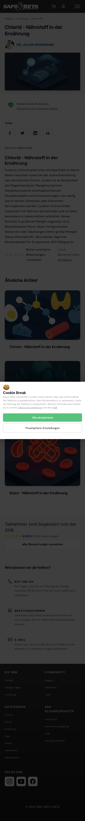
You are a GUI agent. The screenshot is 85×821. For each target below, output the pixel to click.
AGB (54, 407)
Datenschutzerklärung (30, 407)
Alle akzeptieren (42, 417)
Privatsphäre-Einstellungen (43, 428)
